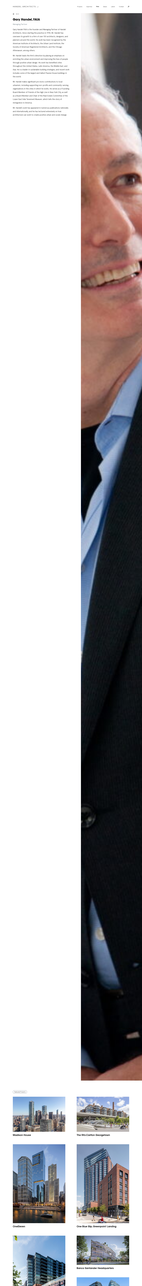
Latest (113, 6)
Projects (79, 6)
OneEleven (19, 1227)
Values (105, 6)
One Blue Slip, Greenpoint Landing (96, 1227)
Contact (121, 6)
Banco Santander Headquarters (95, 1268)
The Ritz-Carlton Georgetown (93, 1135)
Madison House (22, 1135)
